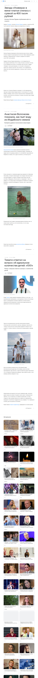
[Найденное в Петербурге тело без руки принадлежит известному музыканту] (26, 443)
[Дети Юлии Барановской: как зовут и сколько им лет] (26, 570)
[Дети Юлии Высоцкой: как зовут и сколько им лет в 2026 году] (26, 602)
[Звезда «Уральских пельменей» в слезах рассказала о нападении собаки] (26, 586)
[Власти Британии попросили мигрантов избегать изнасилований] (26, 475)
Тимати (8, 297)
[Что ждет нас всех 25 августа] (11, 459)
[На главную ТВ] (4, 1)
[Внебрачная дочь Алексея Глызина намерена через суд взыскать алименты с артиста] (11, 586)
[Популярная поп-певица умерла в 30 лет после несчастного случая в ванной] (26, 459)
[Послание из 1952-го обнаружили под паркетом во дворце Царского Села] (11, 427)
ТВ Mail (15, 111)
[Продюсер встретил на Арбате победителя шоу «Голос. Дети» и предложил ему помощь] (26, 618)
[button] (19, 38)
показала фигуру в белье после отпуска (22, 100)
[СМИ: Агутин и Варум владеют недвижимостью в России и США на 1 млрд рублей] (26, 634)
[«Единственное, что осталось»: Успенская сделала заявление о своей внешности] (11, 507)
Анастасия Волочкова (8, 149)
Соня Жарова (9, 125)
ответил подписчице (14, 404)
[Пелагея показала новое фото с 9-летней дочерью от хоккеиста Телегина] (11, 570)
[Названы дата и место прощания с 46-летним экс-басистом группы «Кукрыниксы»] (26, 666)
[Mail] (3, 1)
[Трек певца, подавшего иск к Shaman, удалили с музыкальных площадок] (26, 538)
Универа (9, 24)
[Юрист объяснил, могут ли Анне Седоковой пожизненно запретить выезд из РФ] (26, 650)
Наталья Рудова (19, 24)
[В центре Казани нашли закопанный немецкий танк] (11, 475)
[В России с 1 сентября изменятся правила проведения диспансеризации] (26, 427)
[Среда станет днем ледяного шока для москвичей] (11, 602)
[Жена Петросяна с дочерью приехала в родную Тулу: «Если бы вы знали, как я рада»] (26, 554)
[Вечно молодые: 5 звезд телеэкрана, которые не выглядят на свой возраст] (26, 523)
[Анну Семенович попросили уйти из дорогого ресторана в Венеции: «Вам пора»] (11, 443)
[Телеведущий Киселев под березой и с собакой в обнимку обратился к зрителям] (26, 507)
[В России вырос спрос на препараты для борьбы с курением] (11, 523)
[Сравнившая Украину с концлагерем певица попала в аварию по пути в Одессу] (11, 491)
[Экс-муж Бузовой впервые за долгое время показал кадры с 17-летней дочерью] (11, 666)
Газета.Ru (15, 5)
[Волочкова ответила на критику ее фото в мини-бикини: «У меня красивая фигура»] (11, 634)
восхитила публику (20, 244)
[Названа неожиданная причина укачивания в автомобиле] (26, 491)
